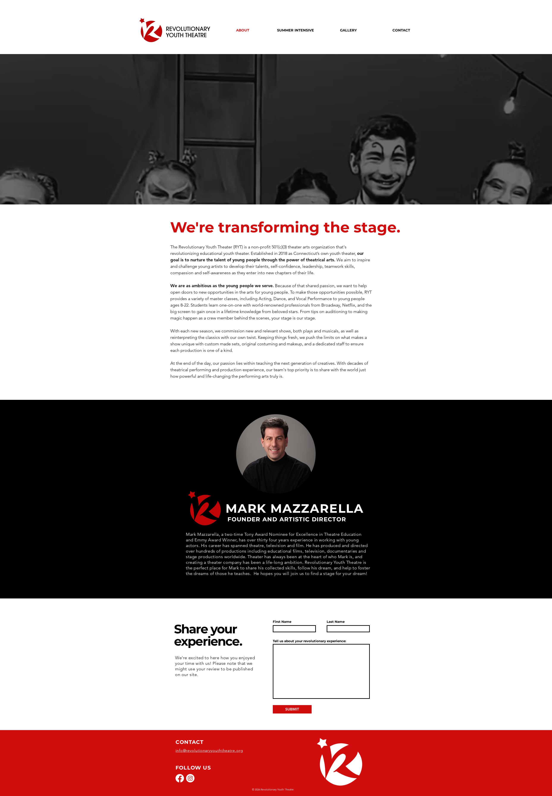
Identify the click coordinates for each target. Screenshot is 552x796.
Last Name (336, 621)
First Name (282, 621)
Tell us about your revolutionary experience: (309, 641)
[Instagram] (190, 778)
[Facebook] (180, 778)
